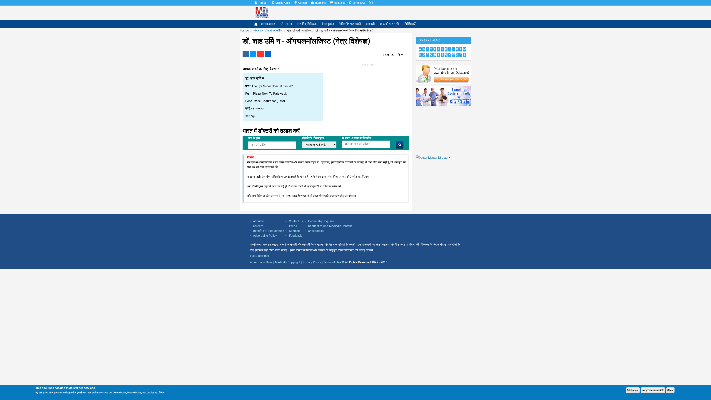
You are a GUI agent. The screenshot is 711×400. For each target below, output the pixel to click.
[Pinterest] (260, 54)
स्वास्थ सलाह (268, 24)
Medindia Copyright (287, 262)
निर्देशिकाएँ (410, 24)
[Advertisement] (356, 90)
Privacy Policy (134, 392)
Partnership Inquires (321, 221)
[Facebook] (246, 54)
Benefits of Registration (268, 231)
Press (293, 226)
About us (259, 221)
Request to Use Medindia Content (330, 226)
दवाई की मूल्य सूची (390, 24)
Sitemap (294, 231)
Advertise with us (261, 262)
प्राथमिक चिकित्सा (307, 24)
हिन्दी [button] (371, 2)
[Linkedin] (268, 54)
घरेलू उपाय (286, 24)
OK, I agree (633, 390)
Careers (303, 2)
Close (670, 390)
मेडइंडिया (244, 30)
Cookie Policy (119, 392)
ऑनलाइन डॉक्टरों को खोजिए (268, 30)
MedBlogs (339, 2)
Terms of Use (157, 392)
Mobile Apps (283, 2)
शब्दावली (370, 24)
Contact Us (359, 2)
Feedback (295, 235)
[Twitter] (253, 54)
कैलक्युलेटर (327, 24)
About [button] (262, 2)
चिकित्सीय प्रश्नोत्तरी (350, 24)
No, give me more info (653, 390)
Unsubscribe (316, 231)
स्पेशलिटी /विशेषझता (313, 138)
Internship (320, 2)
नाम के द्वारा (254, 138)
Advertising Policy (265, 235)
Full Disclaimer (259, 256)
